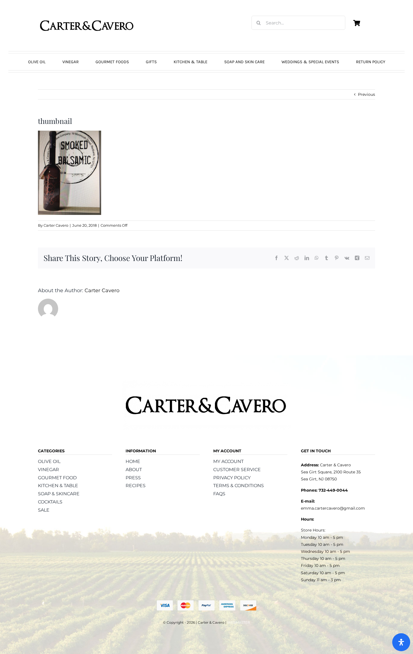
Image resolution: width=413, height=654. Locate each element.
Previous (366, 94)
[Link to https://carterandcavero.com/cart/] (356, 23)
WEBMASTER (238, 622)
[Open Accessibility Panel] (401, 642)
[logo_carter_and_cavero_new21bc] (87, 13)
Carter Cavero (56, 225)
